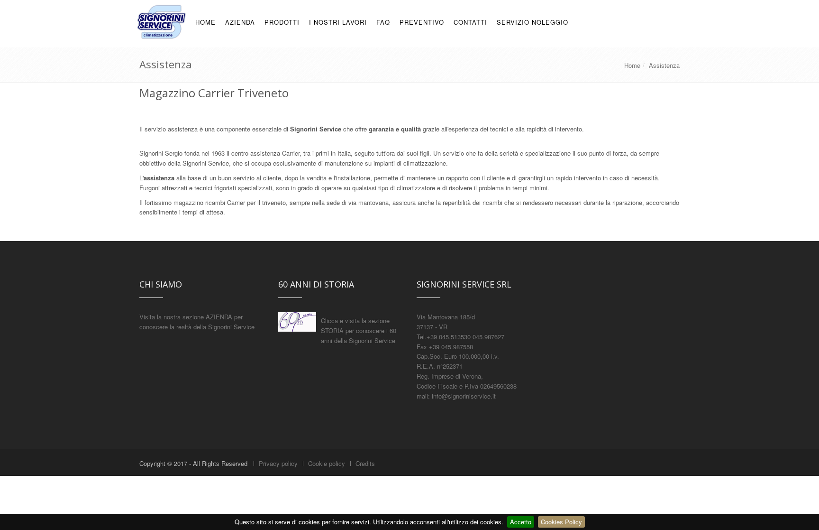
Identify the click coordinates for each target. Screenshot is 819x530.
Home (632, 65)
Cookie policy (326, 463)
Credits (365, 463)
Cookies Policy (561, 521)
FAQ (383, 22)
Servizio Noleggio (532, 22)
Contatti (470, 22)
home (205, 22)
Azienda (240, 22)
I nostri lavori (338, 22)
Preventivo (422, 22)
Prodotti (282, 22)
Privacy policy (278, 463)
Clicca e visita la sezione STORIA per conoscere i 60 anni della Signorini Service (358, 330)
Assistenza (664, 65)
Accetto (520, 521)
